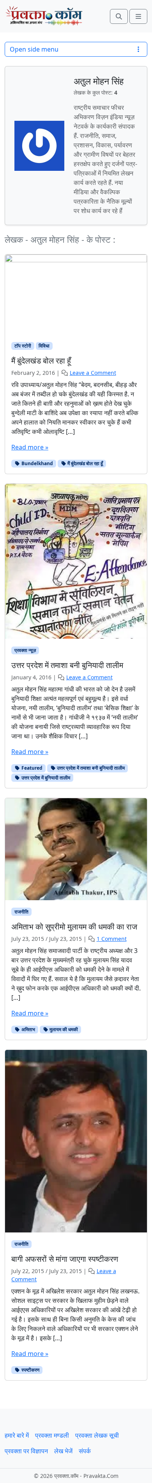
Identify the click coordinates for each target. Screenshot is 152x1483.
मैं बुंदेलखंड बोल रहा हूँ (84, 463)
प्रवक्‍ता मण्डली (52, 1435)
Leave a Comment (93, 372)
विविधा (44, 345)
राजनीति (21, 911)
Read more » (29, 447)
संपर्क (85, 1451)
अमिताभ (27, 1029)
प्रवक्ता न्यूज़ (25, 650)
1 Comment (112, 938)
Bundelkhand (36, 463)
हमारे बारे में (17, 1435)
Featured (31, 768)
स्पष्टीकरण (29, 1370)
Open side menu (34, 49)
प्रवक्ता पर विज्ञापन (26, 1451)
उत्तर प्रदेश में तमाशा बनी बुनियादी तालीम (90, 768)
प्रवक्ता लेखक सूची (97, 1435)
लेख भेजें (63, 1451)
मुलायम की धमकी (63, 1029)
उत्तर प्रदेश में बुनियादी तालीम (45, 777)
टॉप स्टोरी (22, 345)
